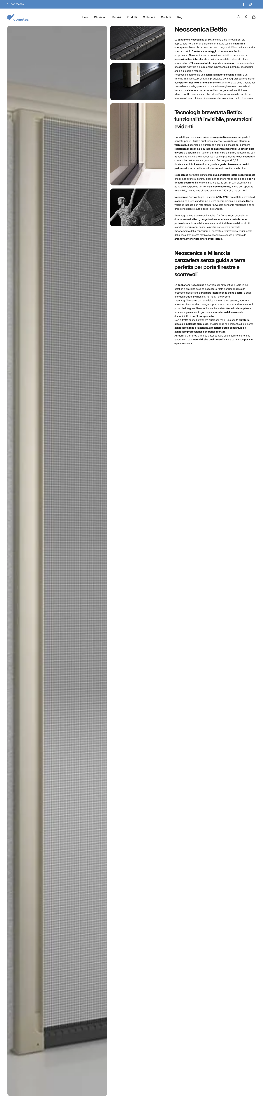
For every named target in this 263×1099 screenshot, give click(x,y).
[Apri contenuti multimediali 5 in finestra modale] (137, 207)
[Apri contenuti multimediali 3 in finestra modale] (137, 81)
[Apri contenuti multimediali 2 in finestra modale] (137, 43)
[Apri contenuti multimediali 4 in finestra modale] (137, 144)
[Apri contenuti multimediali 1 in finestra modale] (57, 561)
